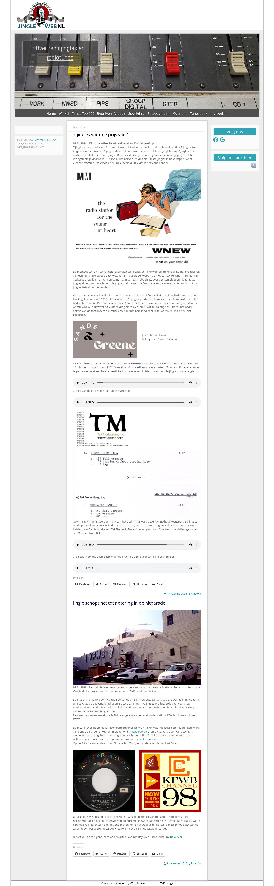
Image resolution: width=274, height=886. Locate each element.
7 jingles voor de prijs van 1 (101, 134)
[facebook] (254, 166)
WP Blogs (166, 883)
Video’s (120, 113)
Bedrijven (104, 113)
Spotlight (135, 113)
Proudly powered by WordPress (123, 883)
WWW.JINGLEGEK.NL (46, 139)
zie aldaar (176, 837)
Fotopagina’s (158, 113)
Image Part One (139, 731)
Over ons (180, 113)
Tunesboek (198, 113)
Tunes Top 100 (83, 113)
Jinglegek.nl (219, 113)
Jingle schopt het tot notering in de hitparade (119, 603)
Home (51, 113)
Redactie (196, 594)
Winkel (64, 113)
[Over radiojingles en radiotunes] (41, 15)
